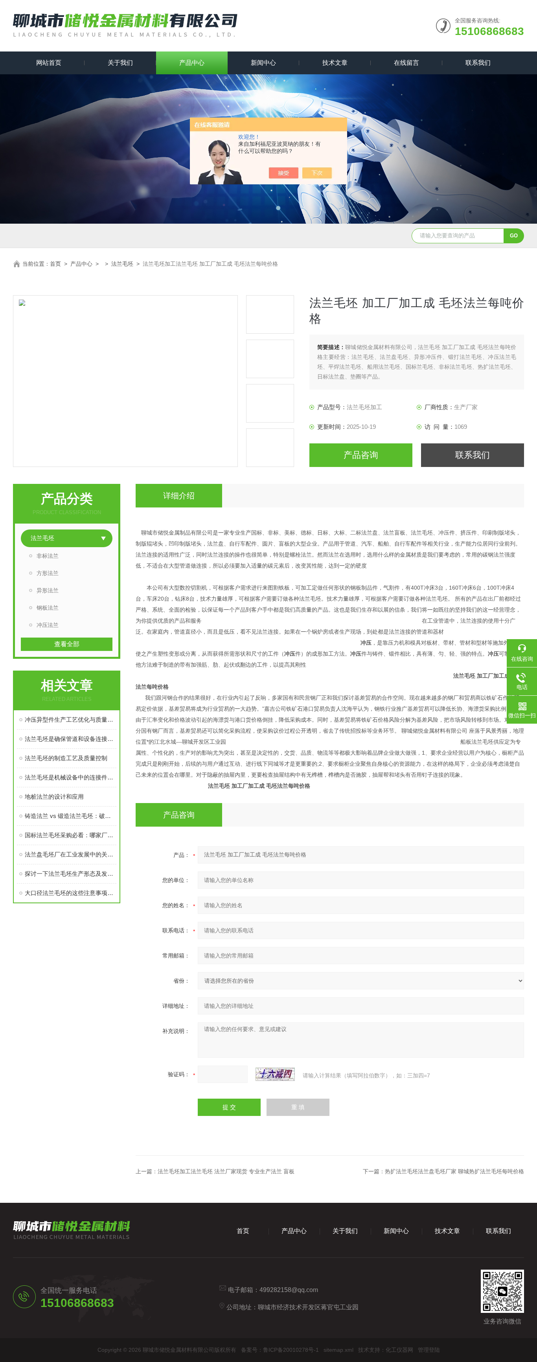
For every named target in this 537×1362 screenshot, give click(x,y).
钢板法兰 (48, 608)
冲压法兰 (48, 625)
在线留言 (406, 62)
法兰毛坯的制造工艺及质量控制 (66, 758)
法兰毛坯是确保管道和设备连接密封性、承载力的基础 (70, 738)
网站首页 (48, 62)
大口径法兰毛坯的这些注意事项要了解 (70, 893)
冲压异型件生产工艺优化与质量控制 (70, 719)
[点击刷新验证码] (275, 1074)
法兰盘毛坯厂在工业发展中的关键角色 (70, 854)
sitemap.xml (338, 1350)
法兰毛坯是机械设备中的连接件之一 (70, 777)
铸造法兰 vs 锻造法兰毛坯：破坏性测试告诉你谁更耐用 (70, 815)
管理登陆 (429, 1350)
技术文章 (335, 62)
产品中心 (191, 62)
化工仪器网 (399, 1350)
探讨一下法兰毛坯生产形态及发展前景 (70, 873)
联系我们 (478, 62)
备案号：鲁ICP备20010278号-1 (280, 1350)
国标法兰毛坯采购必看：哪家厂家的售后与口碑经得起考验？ (70, 835)
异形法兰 (48, 590)
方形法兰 (48, 573)
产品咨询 (361, 455)
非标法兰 (48, 556)
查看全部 (66, 644)
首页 (55, 264)
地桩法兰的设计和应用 (54, 796)
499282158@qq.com (288, 1290)
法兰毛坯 (122, 264)
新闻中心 (263, 62)
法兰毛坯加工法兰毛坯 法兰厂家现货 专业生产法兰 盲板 (226, 1171)
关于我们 (120, 62)
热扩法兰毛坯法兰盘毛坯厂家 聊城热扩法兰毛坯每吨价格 (454, 1171)
